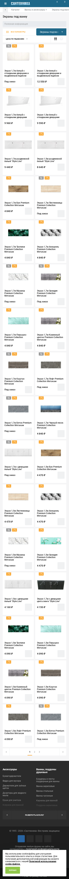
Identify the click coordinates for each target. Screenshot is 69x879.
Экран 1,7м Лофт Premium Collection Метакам (50, 380)
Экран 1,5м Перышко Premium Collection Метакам (48, 645)
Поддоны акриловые (46, 805)
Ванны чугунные (44, 796)
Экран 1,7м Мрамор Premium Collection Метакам (14, 293)
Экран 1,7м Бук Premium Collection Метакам (16, 204)
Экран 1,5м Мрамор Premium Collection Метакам (14, 557)
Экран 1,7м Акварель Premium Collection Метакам (48, 249)
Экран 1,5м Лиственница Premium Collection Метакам (17, 513)
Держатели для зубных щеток (14, 786)
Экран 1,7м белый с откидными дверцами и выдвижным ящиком (16, 73)
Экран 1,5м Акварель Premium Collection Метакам (48, 513)
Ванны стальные (44, 791)
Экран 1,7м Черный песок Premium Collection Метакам (50, 425)
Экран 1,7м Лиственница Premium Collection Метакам (49, 205)
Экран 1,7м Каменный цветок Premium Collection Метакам (50, 337)
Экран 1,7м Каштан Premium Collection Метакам (14, 381)
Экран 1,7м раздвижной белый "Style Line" (16, 160)
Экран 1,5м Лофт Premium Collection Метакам (17, 732)
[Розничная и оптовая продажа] (20, 3)
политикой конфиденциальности (42, 849)
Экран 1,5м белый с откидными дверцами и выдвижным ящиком (49, 73)
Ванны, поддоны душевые (46, 771)
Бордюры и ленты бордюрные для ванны (47, 780)
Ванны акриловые (45, 786)
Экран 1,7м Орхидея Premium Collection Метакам (47, 293)
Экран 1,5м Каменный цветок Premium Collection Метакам (17, 689)
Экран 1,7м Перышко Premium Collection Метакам (15, 337)
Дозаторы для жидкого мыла (14, 794)
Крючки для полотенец (14, 810)
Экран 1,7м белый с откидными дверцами (15, 116)
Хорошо (12, 870)
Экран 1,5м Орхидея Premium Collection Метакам (47, 557)
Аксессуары (10, 769)
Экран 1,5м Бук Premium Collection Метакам (49, 468)
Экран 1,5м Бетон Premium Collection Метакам (50, 732)
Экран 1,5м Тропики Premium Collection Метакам (14, 645)
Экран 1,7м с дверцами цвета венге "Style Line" (49, 600)
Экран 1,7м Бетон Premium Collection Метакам (17, 424)
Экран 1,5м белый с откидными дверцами (48, 116)
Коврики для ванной (13, 805)
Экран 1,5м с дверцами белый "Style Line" (16, 600)
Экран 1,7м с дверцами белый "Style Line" (16, 468)
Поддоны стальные (46, 810)
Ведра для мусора (12, 781)
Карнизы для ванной (47, 800)
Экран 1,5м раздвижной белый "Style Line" (49, 160)
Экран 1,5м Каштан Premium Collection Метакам (47, 689)
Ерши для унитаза (12, 800)
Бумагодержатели (12, 776)
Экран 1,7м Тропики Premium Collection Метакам (14, 249)
